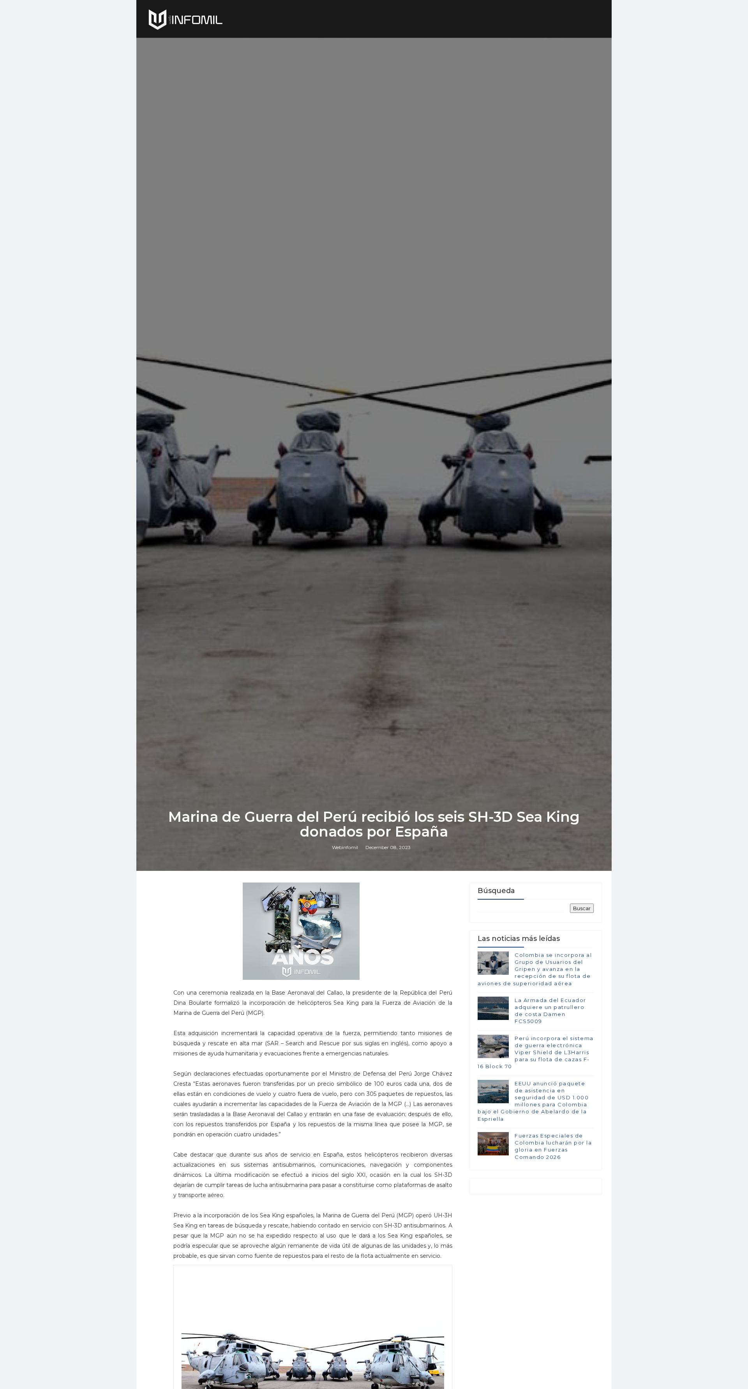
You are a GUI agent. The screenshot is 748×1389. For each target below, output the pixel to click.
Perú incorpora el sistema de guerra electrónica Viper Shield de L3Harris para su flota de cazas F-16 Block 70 (536, 1052)
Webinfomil (345, 847)
